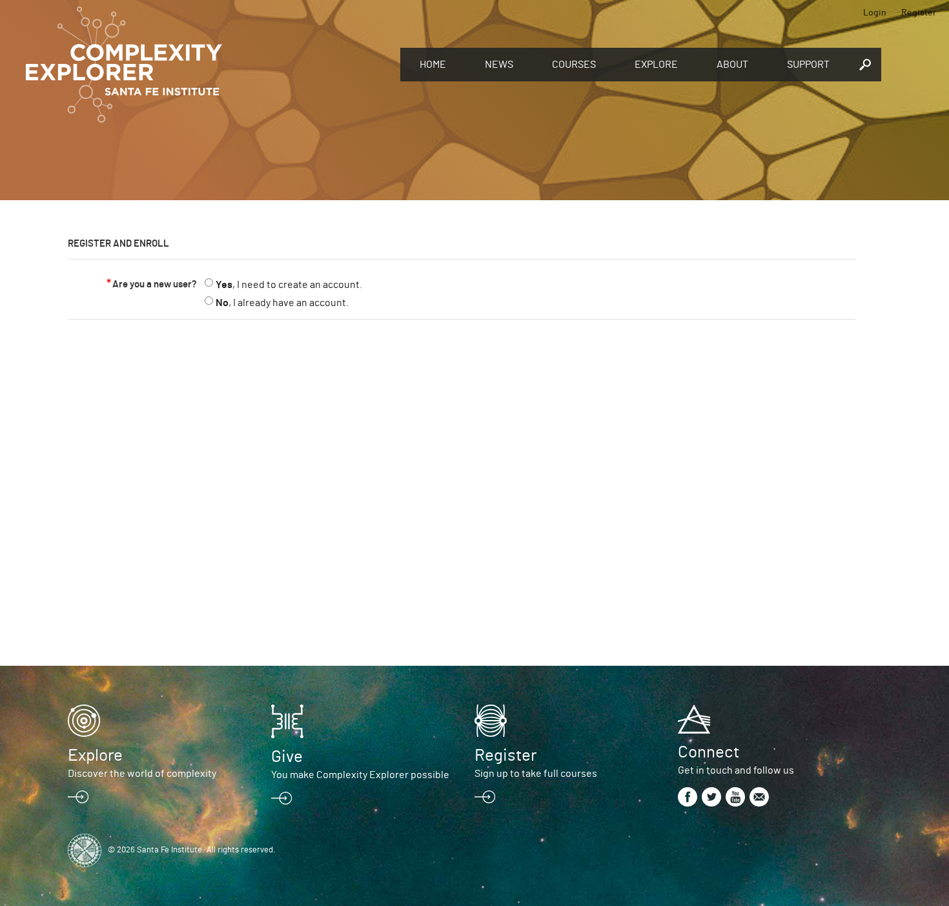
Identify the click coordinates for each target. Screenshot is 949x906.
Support (808, 64)
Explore (656, 64)
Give (287, 756)
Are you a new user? (154, 284)
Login (874, 12)
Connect (708, 752)
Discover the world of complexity (142, 773)
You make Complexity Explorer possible (360, 775)
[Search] (865, 64)
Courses (574, 64)
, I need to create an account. (289, 285)
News (499, 64)
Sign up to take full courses (535, 773)
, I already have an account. (282, 303)
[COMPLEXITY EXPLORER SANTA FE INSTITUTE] (206, 64)
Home (433, 64)
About (732, 64)
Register (918, 12)
